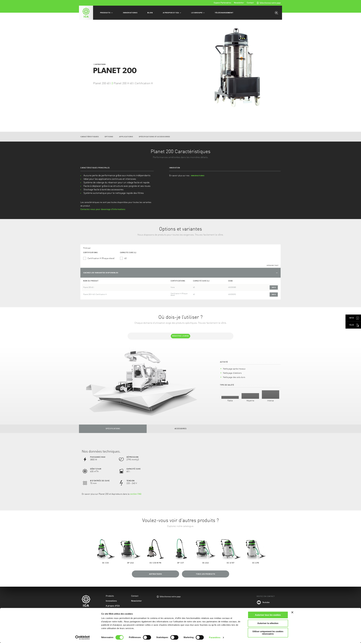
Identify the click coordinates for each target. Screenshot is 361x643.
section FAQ (135, 494)
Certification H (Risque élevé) (101, 258)
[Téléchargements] (357, 325)
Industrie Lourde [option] (180, 336)
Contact (250, 3)
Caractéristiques (89, 137)
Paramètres (214, 637)
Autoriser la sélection (267, 623)
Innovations (130, 13)
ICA (86, 13)
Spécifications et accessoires (154, 137)
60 (125, 258)
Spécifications (113, 429)
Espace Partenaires (222, 3)
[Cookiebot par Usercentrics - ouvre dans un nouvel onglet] (82, 637)
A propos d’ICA (113, 606)
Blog (150, 13)
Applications (126, 137)
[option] (180, 382)
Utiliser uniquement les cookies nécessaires (267, 632)
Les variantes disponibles (100, 273)
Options (109, 137)
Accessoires (181, 429)
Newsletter (239, 3)
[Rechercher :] (277, 13)
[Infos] (357, 318)
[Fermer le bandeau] (292, 612)
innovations (197, 176)
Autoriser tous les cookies (268, 615)
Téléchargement (224, 13)
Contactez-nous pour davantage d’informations (102, 209)
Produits (110, 596)
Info (274, 287)
